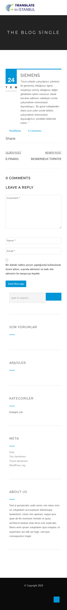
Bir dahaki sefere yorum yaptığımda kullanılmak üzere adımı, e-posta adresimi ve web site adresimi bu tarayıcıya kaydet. (33, 269)
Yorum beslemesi (18, 461)
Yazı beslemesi (17, 456)
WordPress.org (17, 465)
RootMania (15, 130)
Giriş (11, 452)
